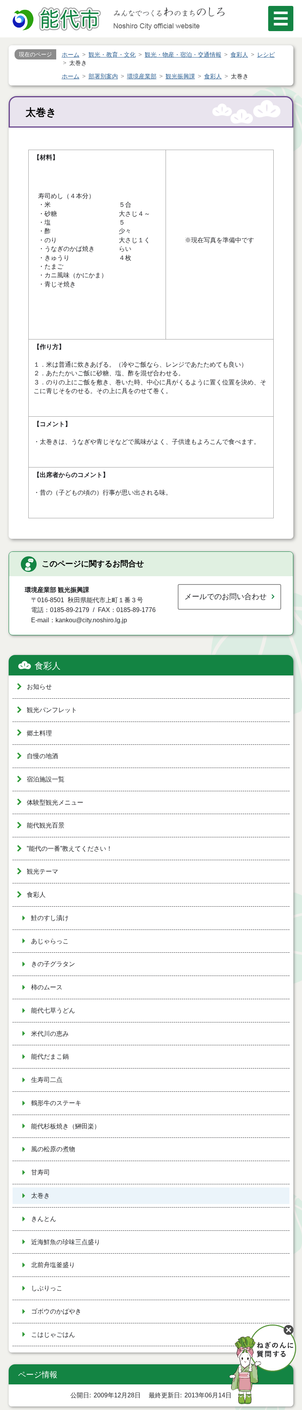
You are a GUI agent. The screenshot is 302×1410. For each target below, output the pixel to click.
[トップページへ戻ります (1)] (58, 20)
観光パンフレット (52, 710)
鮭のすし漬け (50, 918)
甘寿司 (40, 1172)
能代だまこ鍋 (50, 1056)
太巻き (40, 1195)
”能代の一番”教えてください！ (69, 848)
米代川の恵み (50, 1033)
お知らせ (39, 686)
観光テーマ (42, 871)
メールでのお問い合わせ (225, 596)
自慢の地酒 (42, 756)
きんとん (43, 1218)
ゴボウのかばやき (56, 1311)
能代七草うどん (53, 1010)
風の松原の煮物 (53, 1149)
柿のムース (47, 987)
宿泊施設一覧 (45, 779)
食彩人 (48, 666)
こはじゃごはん (53, 1334)
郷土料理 (39, 733)
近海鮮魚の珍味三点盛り (65, 1242)
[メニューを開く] (280, 18)
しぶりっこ (47, 1288)
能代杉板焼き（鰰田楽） (65, 1126)
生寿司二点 (47, 1079)
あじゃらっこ (50, 941)
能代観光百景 (45, 825)
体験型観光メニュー (55, 802)
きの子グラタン (53, 964)
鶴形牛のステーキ (56, 1103)
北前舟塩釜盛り (53, 1265)
